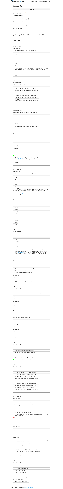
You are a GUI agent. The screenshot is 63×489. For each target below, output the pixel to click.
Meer (50, 1)
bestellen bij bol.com (22, 71)
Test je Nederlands (34, 1)
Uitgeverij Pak (26, 487)
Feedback (31, 487)
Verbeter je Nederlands (43, 1)
